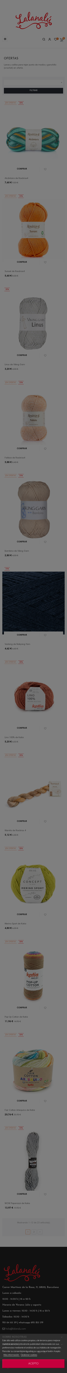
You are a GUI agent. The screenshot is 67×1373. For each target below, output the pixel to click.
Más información (11, 1355)
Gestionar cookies (29, 1355)
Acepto (33, 1363)
